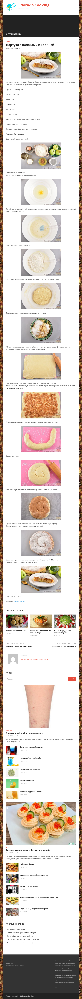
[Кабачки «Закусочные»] (12, 893)
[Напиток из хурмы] (12, 787)
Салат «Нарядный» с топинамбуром (62, 632)
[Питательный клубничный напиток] (41, 728)
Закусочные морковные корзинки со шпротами (39, 897)
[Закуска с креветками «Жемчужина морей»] (41, 845)
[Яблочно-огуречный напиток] (12, 798)
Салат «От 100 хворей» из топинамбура (40, 632)
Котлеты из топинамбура (16, 631)
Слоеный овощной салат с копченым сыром (23, 939)
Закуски (8, 847)
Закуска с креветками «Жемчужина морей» (28, 850)
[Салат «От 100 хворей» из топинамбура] (41, 628)
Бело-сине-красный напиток (31, 747)
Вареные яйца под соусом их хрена (34, 909)
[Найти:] (41, 679)
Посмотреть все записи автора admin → (36, 659)
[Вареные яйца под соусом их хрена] (12, 916)
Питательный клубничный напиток (24, 733)
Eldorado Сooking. (34, 5)
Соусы (8, 41)
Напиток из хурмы (27, 780)
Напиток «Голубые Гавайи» (31, 758)
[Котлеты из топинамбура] (17, 628)
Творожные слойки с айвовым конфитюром (23, 943)
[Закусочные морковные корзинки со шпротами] (12, 904)
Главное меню (15, 34)
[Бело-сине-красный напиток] (12, 754)
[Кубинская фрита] (12, 871)
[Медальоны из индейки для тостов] (12, 882)
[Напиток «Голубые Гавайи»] (12, 765)
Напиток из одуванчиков (30, 769)
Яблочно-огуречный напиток (31, 792)
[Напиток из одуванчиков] (12, 776)
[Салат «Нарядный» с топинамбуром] (65, 628)
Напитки (9, 730)
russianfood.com (19, 601)
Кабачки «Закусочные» (29, 886)
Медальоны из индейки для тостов (34, 875)
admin (18, 48)
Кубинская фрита (27, 864)
